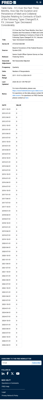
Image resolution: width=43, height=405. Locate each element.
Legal (4, 392)
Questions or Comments (10, 383)
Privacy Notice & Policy (10, 395)
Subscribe (36, 363)
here (26, 98)
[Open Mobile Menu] (40, 2)
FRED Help (5, 386)
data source (16, 95)
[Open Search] (37, 2)
